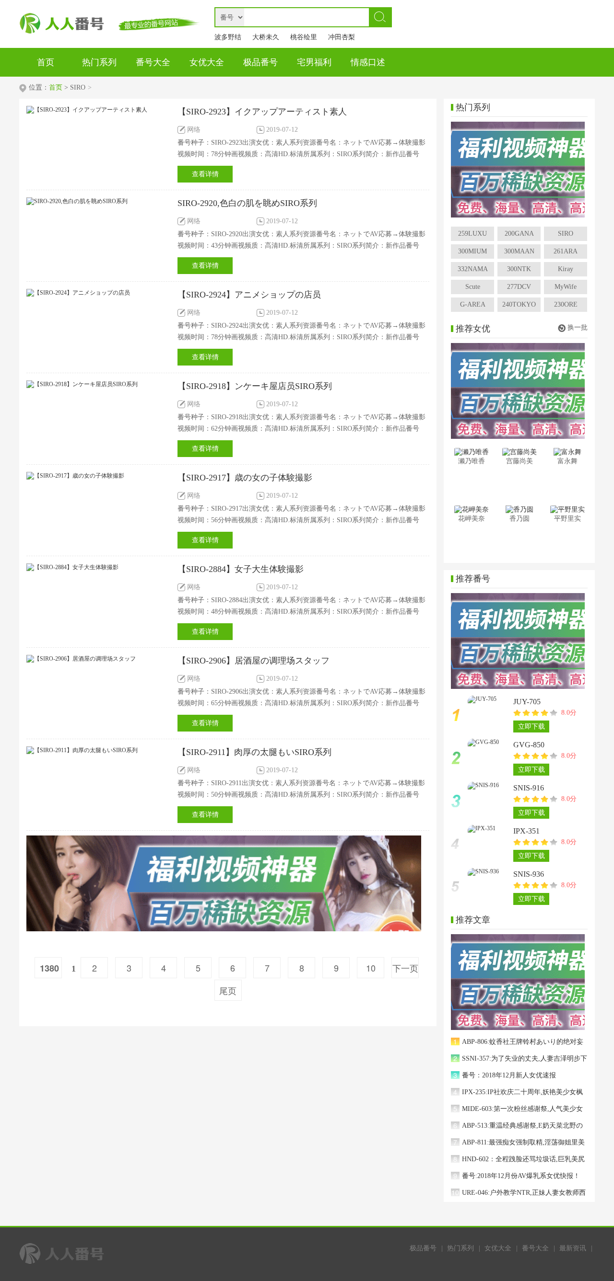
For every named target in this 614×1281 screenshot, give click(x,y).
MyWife (566, 286)
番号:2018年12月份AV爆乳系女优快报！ (521, 1175)
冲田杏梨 (341, 37)
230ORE (566, 304)
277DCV (519, 286)
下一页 (405, 967)
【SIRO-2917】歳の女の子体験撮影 (244, 477)
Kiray (565, 269)
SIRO (565, 233)
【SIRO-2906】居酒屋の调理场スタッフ (253, 660)
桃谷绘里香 (303, 39)
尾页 (227, 990)
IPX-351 (526, 831)
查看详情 (205, 174)
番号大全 (535, 1248)
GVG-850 (528, 745)
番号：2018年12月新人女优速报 (509, 1075)
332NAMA (473, 269)
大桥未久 (265, 37)
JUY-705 (527, 702)
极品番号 (423, 1248)
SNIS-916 (528, 788)
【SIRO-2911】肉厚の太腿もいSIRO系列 (254, 752)
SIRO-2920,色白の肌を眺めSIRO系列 (247, 203)
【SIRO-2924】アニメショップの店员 (249, 294)
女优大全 (497, 1248)
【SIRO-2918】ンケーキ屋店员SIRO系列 (254, 386)
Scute (472, 286)
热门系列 (460, 1248)
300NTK (519, 269)
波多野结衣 (227, 39)
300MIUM (472, 251)
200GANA (519, 233)
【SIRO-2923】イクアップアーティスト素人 (262, 111)
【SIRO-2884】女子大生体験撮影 (240, 569)
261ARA (566, 251)
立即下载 (531, 726)
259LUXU (472, 233)
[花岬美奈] (471, 509)
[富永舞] (567, 452)
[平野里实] (567, 509)
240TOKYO (519, 304)
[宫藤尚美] (519, 452)
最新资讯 (572, 1248)
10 (371, 967)
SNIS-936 (528, 874)
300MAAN (519, 251)
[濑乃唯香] (471, 452)
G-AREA (472, 304)
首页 (55, 87)
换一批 (577, 327)
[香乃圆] (519, 509)
